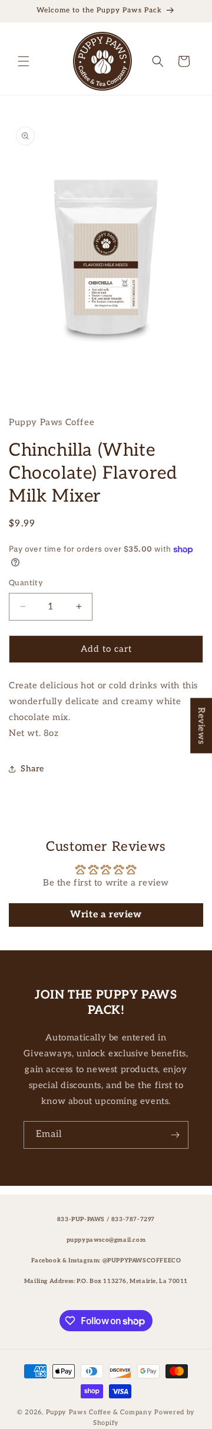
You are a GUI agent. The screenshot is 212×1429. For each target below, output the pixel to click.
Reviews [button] (201, 725)
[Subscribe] (175, 1135)
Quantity (26, 583)
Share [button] (32, 769)
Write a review (105, 914)
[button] (24, 61)
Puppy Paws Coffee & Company (99, 1412)
